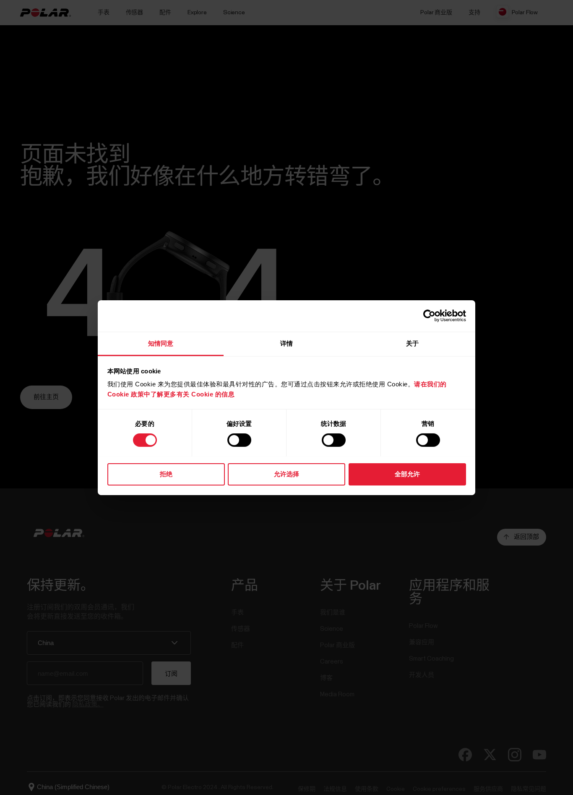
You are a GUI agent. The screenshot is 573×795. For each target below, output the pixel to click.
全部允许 (407, 473)
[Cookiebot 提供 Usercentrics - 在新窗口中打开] (429, 316)
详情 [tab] (286, 342)
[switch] (239, 440)
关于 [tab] (412, 342)
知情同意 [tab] (160, 342)
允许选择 (286, 473)
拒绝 (166, 473)
